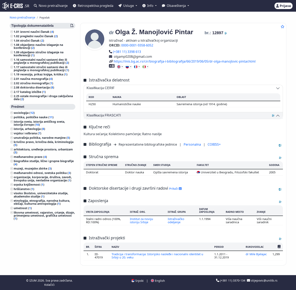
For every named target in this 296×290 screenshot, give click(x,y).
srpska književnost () (29, 185)
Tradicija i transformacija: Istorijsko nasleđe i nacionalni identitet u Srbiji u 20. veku (157, 255)
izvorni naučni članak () (37, 32)
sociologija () (24, 113)
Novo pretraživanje (53, 5)
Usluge (128, 5)
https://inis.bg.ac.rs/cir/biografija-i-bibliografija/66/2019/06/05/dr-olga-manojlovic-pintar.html (185, 61)
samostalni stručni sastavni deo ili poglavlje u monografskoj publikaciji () (41, 68)
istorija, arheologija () (29, 129)
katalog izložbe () (33, 92)
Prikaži (174, 188)
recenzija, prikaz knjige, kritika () (43, 74)
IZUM (33, 280)
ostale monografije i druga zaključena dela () (43, 97)
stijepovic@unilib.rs (263, 280)
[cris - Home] (12, 5)
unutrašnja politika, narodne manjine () (42, 138)
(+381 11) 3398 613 (127, 51)
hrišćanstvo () (24, 189)
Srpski (139, 281)
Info (150, 5)
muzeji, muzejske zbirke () (33, 169)
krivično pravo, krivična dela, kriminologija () (43, 143)
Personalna (193, 144)
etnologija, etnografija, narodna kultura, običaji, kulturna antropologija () (42, 202)
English (159, 281)
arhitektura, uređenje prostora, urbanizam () (43, 151)
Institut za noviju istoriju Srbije (141, 220)
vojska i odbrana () (27, 133)
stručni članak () (32, 40)
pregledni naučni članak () (39, 36)
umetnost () (23, 208)
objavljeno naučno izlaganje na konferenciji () (38, 46)
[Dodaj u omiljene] (282, 26)
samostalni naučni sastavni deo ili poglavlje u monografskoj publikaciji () (41, 61)
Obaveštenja (176, 5)
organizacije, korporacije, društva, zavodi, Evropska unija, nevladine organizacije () (43, 178)
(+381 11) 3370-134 (232, 280)
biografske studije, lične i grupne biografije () (44, 162)
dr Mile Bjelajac (256, 254)
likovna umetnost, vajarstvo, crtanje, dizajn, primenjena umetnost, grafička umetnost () (44, 215)
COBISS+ (214, 144)
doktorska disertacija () (37, 87)
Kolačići (49, 285)
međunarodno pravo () (30, 157)
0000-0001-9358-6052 (137, 45)
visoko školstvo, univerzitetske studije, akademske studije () (41, 194)
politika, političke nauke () (34, 117)
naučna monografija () (36, 79)
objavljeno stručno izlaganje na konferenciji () (38, 53)
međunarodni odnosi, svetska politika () (42, 173)
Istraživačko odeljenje (176, 220)
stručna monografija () (36, 83)
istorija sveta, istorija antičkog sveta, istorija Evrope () (39, 123)
